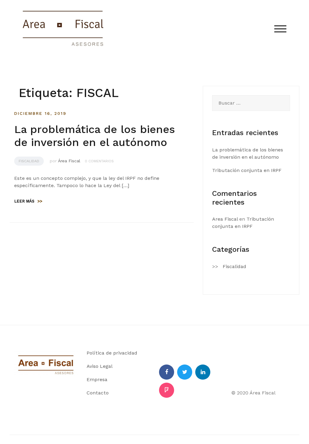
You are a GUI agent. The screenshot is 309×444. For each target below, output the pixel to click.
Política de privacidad (112, 353)
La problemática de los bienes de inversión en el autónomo (94, 136)
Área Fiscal (69, 160)
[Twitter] (184, 372)
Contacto (98, 393)
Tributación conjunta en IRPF (247, 170)
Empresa (97, 379)
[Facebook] (166, 372)
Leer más (28, 201)
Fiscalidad (29, 161)
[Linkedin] (202, 372)
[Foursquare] (166, 390)
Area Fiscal (225, 219)
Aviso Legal (100, 366)
